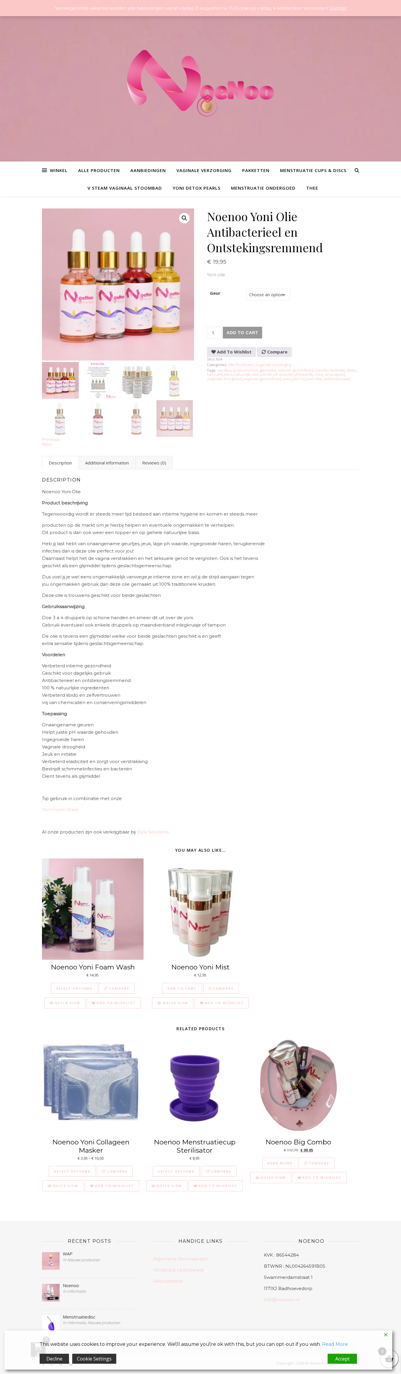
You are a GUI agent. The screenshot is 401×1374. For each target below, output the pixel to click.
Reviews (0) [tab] (154, 463)
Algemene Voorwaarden (180, 1259)
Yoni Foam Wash (60, 809)
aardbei (224, 370)
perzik (266, 374)
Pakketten (255, 170)
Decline (54, 1359)
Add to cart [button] (182, 988)
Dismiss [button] (338, 8)
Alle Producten (99, 170)
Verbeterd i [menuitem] (54, 666)
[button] (184, 218)
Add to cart (242, 332)
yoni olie (313, 378)
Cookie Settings (94, 1359)
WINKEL (59, 170)
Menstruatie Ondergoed (263, 188)
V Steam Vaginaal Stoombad (124, 188)
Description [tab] (60, 463)
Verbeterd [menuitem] (53, 695)
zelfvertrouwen (337, 378)
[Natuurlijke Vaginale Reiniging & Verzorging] (200, 86)
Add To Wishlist (234, 352)
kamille (321, 370)
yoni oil (298, 378)
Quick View (66, 1003)
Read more (279, 1163)
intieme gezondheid (296, 370)
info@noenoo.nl (281, 1299)
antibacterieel (245, 370)
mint (228, 374)
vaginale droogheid (224, 378)
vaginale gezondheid (262, 378)
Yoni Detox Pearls (196, 188)
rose (319, 374)
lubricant (215, 374)
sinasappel (335, 374)
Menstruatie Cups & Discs (313, 170)
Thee (312, 188)
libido (352, 370)
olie (255, 374)
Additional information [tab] (107, 463)
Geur (215, 293)
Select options (74, 988)
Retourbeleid (168, 1281)
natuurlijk (242, 374)
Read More (335, 1344)
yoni (286, 378)
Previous (51, 439)
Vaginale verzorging (204, 170)
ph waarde (283, 374)
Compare (276, 352)
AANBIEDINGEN (148, 170)
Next (47, 444)
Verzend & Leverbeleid (178, 1270)
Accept (342, 1359)
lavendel (337, 370)
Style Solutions (153, 832)
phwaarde (303, 374)
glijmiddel (268, 370)
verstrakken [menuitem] (124, 558)
